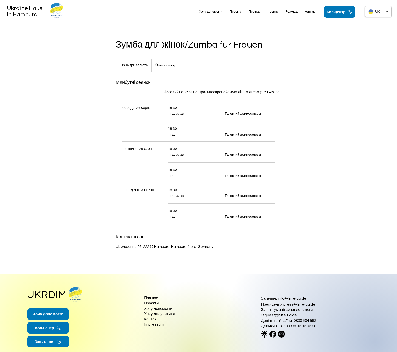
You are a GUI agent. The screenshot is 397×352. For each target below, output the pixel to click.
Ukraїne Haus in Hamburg (24, 11)
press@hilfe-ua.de (299, 304)
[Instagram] (281, 334)
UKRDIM (46, 295)
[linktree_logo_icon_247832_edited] (264, 334)
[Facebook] (272, 334)
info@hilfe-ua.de (292, 298)
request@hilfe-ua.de (279, 315)
